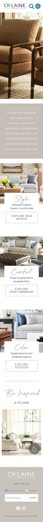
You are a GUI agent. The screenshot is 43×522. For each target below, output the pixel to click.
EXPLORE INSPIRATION (21, 88)
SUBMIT (33, 498)
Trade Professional (16, 490)
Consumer (33, 490)
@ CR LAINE (21, 402)
